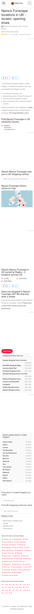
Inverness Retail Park (9, 368)
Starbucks (6, 472)
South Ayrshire (17, 564)
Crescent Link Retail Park (11, 382)
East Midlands (7, 547)
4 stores (30, 107)
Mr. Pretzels (6, 470)
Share (6, 78)
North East (22, 278)
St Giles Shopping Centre (11, 387)
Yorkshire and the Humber (10, 575)
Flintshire (10, 550)
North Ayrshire (7, 556)
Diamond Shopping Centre (11, 390)
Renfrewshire (7, 564)
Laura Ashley (7, 467)
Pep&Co (5, 475)
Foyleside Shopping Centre (11, 371)
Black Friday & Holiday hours (12, 521)
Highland (28, 550)
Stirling (14, 570)
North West (7, 281)
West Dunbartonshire (25, 570)
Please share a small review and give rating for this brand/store (16, 305)
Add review (7, 351)
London (6, 278)
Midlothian (19, 553)
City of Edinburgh (8, 542)
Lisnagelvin (6, 384)
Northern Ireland (7, 561)
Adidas (5, 478)
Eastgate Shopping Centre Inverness (14, 360)
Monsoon (6, 458)
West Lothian (7, 572)
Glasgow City (19, 550)
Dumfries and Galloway (9, 545)
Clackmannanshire (21, 542)
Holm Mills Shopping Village (12, 365)
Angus (26, 539)
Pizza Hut (6, 456)
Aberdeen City (7, 539)
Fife (4, 550)
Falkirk (27, 547)
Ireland (5, 553)
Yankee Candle (7, 442)
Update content (8, 526)
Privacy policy (7, 528)
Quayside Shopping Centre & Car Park (15, 374)
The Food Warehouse (10, 453)
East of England (18, 547)
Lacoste (5, 447)
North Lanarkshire (8, 558)
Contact (5, 523)
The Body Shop (8, 450)
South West (28, 567)
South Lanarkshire (17, 567)
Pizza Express (7, 481)
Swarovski (6, 461)
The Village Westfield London (19, 113)
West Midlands (17, 572)
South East (27, 564)
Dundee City (22, 545)
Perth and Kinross (20, 561)
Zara (4, 464)
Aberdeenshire (18, 539)
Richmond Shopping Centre (12, 379)
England (9, 127)
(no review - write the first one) (20, 34)
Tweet (15, 78)
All (11, 593)
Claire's (5, 445)
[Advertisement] (17, 56)
